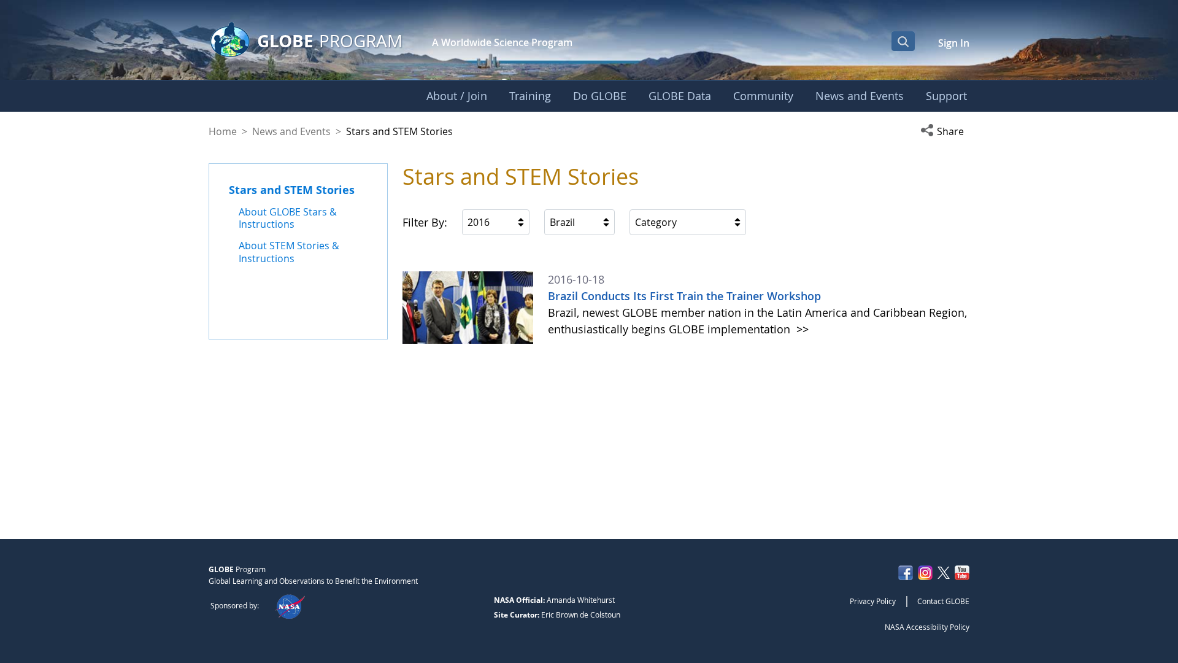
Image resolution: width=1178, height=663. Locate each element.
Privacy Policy (873, 601)
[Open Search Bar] (903, 41)
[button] (944, 131)
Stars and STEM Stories (292, 189)
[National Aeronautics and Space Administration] (290, 605)
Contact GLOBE (943, 601)
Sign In (953, 43)
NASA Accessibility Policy (927, 627)
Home (223, 131)
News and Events (291, 131)
